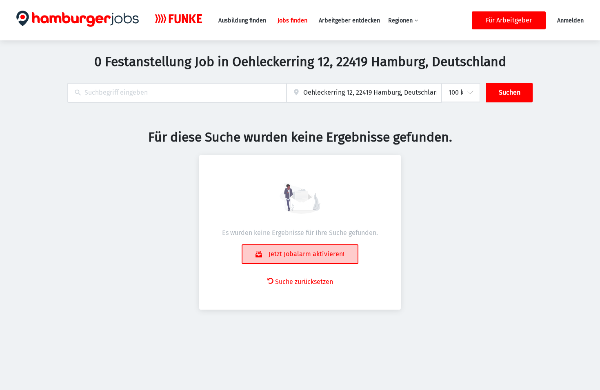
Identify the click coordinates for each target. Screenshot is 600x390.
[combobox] (177, 93)
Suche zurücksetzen (304, 282)
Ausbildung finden (242, 20)
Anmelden (570, 20)
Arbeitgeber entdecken (349, 20)
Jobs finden (292, 20)
